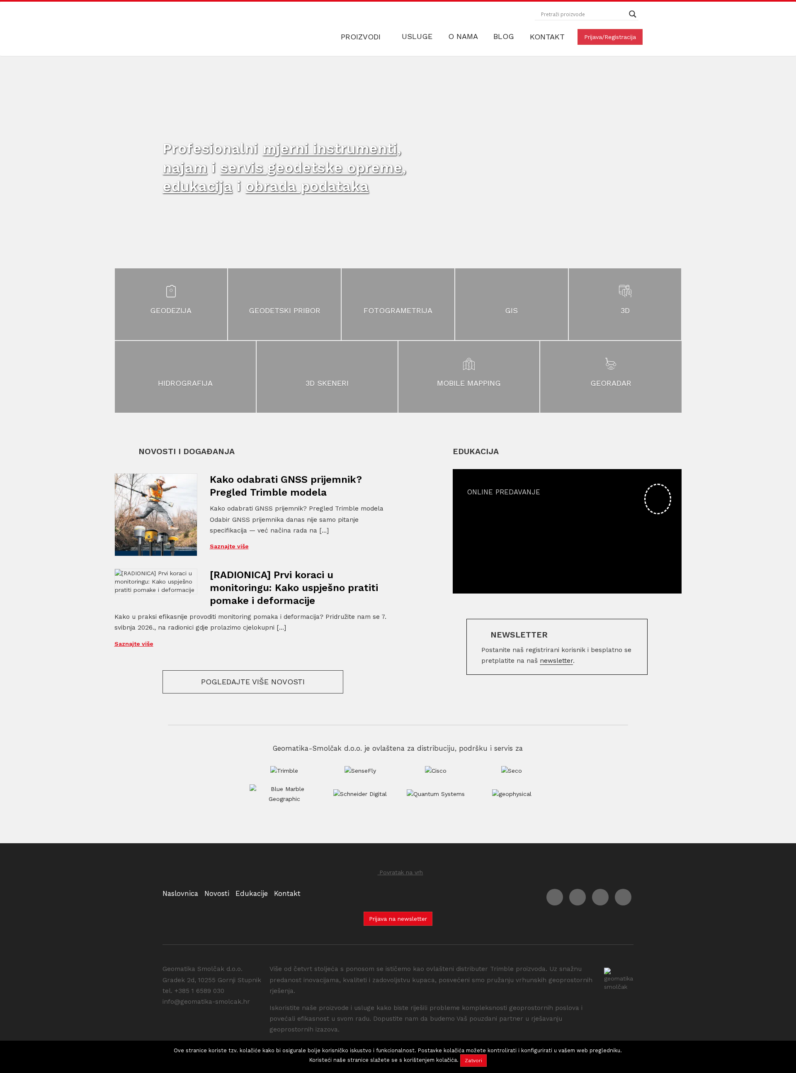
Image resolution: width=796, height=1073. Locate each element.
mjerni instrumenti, (331, 148)
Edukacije (251, 893)
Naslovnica (180, 893)
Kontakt (547, 36)
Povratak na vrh (400, 872)
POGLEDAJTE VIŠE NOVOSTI (253, 681)
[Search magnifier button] (632, 14)
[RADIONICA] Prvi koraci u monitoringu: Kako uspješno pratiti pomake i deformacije (294, 587)
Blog (505, 36)
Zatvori (473, 1060)
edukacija (197, 186)
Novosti (216, 893)
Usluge (418, 36)
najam (185, 167)
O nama (464, 36)
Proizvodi (362, 36)
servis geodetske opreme (311, 167)
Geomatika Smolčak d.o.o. (203, 29)
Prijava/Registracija (610, 37)
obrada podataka (307, 186)
